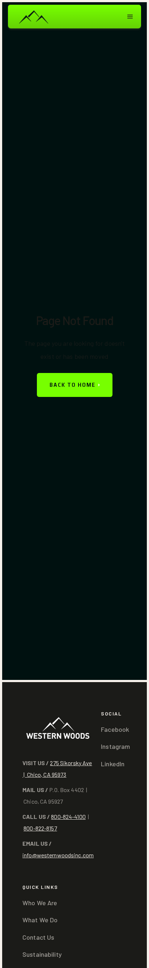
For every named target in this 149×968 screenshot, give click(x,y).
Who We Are (39, 903)
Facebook (115, 729)
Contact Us (38, 937)
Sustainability (42, 954)
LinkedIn (112, 764)
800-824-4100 (68, 816)
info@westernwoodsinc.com (58, 855)
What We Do (40, 920)
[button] (130, 17)
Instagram (115, 746)
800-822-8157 (40, 828)
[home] (33, 16)
